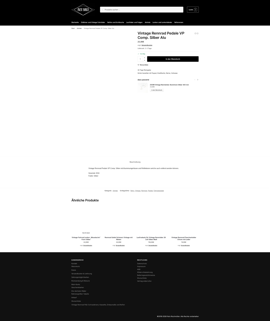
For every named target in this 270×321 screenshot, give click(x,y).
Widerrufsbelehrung (145, 272)
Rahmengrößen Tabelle (80, 294)
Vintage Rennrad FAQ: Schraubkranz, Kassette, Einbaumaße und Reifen (98, 305)
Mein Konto (75, 284)
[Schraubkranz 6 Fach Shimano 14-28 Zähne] (195, 33)
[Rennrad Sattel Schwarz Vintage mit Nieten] (118, 220)
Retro (132, 191)
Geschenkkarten (77, 287)
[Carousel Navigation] (196, 79)
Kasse (73, 270)
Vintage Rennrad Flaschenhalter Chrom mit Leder (183, 238)
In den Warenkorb (173, 59)
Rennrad (144, 191)
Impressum (141, 266)
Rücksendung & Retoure (80, 281)
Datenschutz (142, 264)
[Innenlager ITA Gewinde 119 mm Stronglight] (197, 33)
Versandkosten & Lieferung (81, 274)
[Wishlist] (97, 208)
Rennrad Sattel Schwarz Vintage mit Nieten (119, 238)
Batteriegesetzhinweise (146, 275)
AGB (138, 269)
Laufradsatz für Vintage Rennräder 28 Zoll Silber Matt (151, 238)
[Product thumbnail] (144, 88)
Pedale (150, 191)
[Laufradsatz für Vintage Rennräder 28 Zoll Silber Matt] (151, 220)
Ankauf (74, 297)
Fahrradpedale (159, 191)
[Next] (198, 79)
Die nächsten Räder (78, 291)
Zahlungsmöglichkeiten (80, 277)
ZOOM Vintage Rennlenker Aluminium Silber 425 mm (169, 85)
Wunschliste (76, 301)
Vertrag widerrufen (144, 281)
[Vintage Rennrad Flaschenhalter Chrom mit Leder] (183, 220)
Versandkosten (146, 45)
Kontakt (74, 264)
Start (73, 28)
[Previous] (195, 79)
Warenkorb (75, 266)
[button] (193, 10)
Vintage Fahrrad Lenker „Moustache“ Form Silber (86, 238)
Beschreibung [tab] (135, 162)
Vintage (137, 191)
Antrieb (79, 28)
